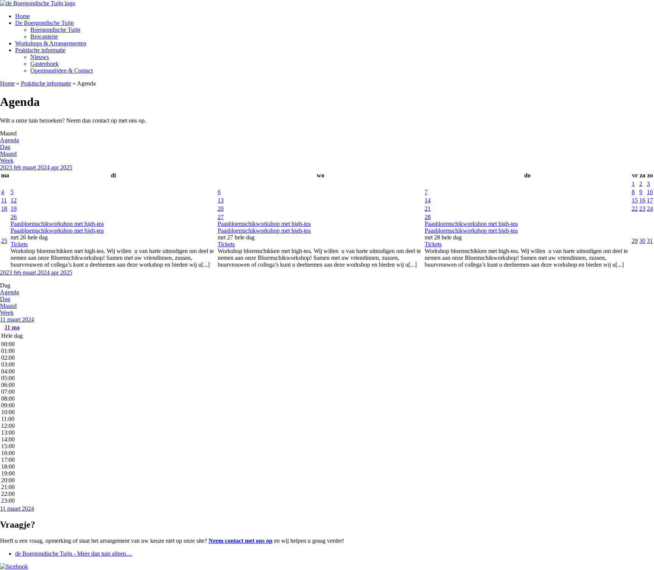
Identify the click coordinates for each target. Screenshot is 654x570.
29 (635, 241)
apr (55, 167)
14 (428, 200)
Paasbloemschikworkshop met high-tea (57, 230)
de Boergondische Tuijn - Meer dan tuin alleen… (73, 553)
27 (221, 217)
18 (4, 208)
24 (650, 208)
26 (14, 217)
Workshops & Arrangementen (50, 43)
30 (642, 241)
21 (428, 208)
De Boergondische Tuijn (44, 23)
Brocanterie (44, 36)
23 (642, 208)
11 (4, 200)
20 (221, 208)
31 (650, 241)
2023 (7, 167)
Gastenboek (44, 64)
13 (221, 200)
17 (650, 200)
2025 (66, 167)
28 (428, 217)
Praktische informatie (40, 50)
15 (635, 200)
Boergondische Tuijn (55, 29)
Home (22, 16)
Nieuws (39, 57)
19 (14, 208)
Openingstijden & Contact (61, 70)
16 (642, 200)
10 (650, 192)
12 (14, 200)
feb (18, 167)
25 (4, 241)
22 (635, 208)
